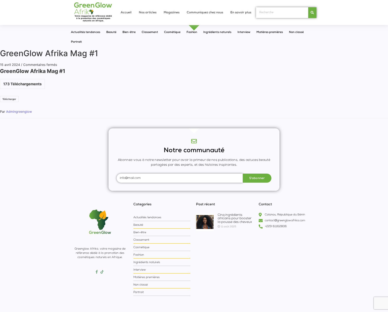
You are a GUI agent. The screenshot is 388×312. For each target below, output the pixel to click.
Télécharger (9, 99)
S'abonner (257, 178)
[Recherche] (312, 12)
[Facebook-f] (97, 272)
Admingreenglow (19, 112)
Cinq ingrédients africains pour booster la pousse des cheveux (235, 219)
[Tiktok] (102, 272)
